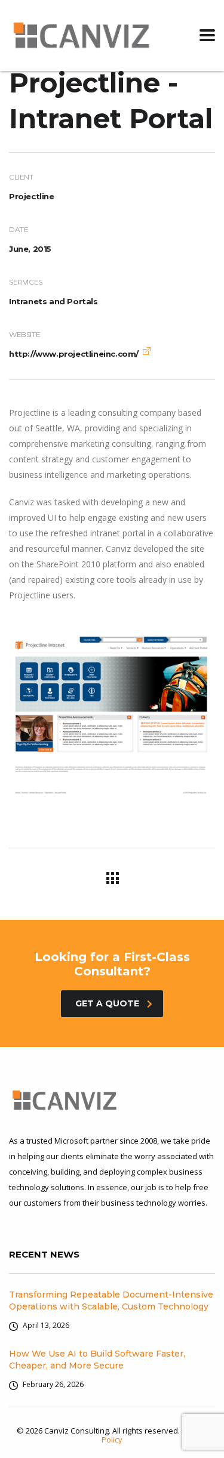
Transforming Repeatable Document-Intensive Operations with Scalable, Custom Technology (111, 1300)
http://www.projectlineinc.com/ (74, 354)
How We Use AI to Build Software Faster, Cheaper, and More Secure (97, 1359)
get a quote (107, 1003)
